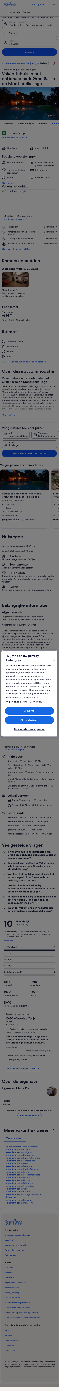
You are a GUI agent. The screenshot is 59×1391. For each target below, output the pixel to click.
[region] (29, 693)
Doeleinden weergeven (29, 729)
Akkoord (29, 710)
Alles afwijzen (29, 720)
